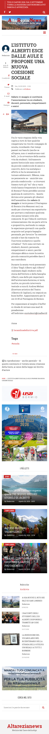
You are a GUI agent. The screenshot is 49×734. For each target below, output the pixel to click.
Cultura (27, 89)
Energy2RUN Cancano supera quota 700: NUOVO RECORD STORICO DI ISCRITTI (22, 494)
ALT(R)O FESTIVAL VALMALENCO (15, 529)
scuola (16, 343)
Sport (7, 476)
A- (4, 114)
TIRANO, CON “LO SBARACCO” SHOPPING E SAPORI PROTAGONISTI (22, 562)
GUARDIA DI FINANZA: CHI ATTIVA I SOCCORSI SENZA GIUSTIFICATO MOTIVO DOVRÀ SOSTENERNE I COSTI (25, 4)
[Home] (24, 21)
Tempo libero (9, 510)
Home (3, 378)
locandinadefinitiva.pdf (26, 330)
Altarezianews (24, 726)
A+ (7, 114)
